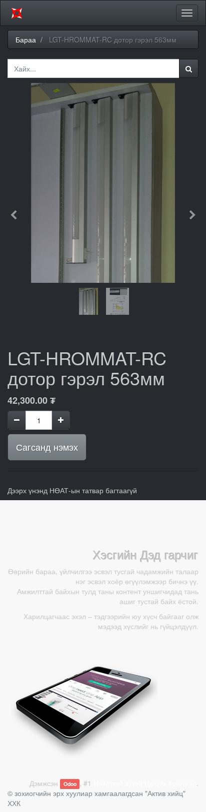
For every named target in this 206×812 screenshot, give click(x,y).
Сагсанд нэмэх (47, 446)
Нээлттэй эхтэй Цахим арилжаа (145, 783)
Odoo (70, 784)
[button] (16, 210)
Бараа (26, 39)
